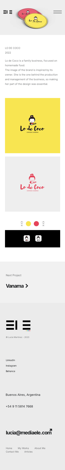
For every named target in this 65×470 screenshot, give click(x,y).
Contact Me (12, 451)
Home (9, 448)
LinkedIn (10, 360)
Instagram (11, 365)
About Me (39, 448)
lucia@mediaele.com (29, 433)
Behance (10, 371)
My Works (23, 448)
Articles (28, 451)
